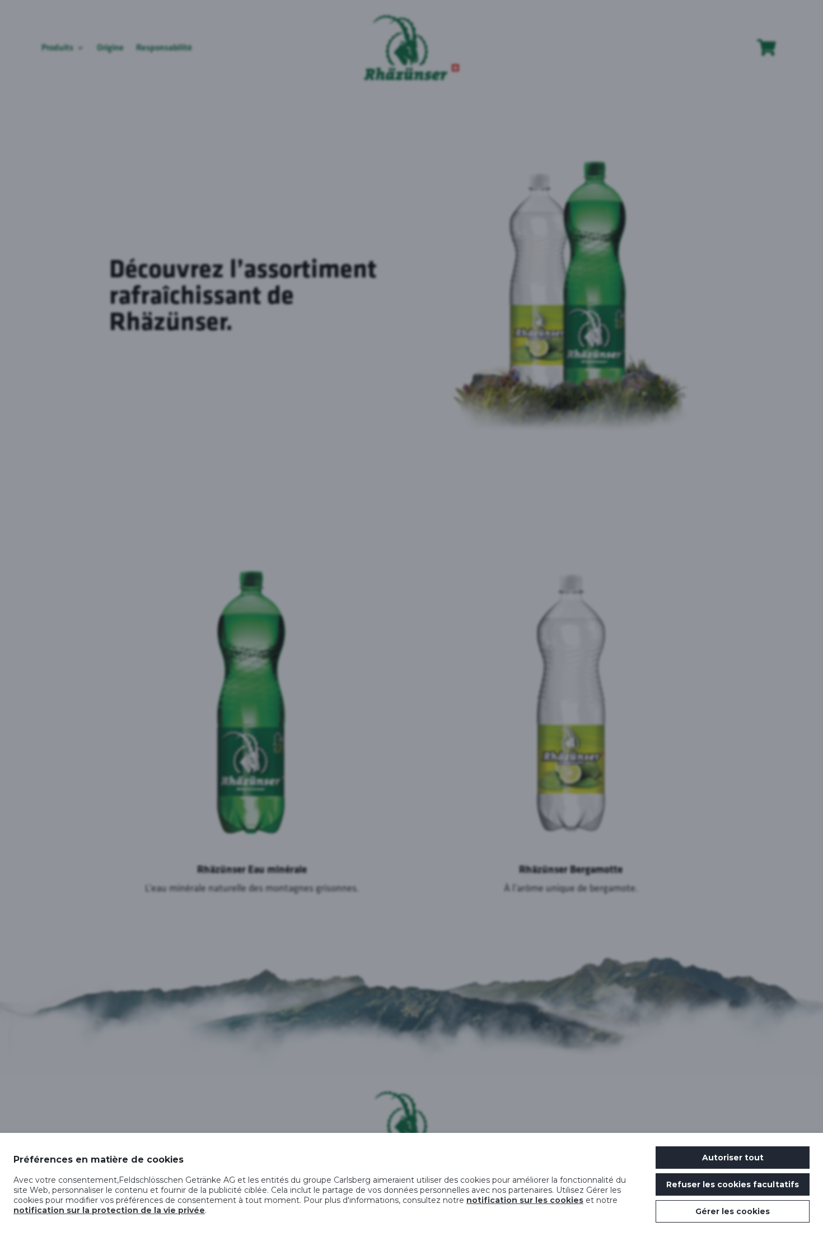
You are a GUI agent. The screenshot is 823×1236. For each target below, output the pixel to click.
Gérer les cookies (732, 1211)
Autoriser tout (733, 1158)
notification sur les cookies (524, 1200)
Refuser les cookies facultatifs (732, 1184)
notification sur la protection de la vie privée (109, 1210)
